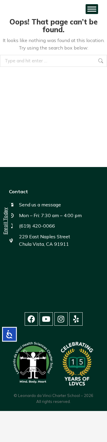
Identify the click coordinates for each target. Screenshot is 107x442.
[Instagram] (61, 319)
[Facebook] (31, 319)
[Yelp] (76, 319)
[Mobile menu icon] (92, 9)
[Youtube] (46, 319)
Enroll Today (5, 221)
